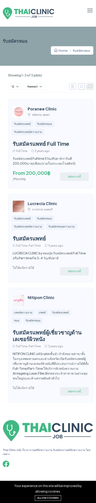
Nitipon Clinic (41, 297)
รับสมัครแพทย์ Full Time (41, 143)
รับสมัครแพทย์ (22, 124)
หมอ (16, 320)
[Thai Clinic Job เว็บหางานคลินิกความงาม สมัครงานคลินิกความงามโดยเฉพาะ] (48, 441)
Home (63, 50)
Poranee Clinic (42, 108)
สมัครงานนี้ (74, 176)
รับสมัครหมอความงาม (61, 226)
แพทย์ (42, 312)
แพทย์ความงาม (23, 312)
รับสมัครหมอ (44, 124)
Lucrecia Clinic (42, 203)
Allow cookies (48, 497)
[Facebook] (6, 464)
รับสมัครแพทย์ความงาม (28, 132)
